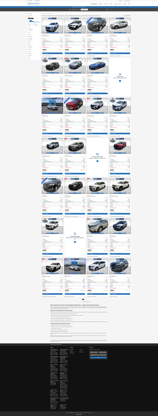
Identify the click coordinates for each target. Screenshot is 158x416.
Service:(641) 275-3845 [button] (55, 361)
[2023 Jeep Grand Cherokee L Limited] (120, 186)
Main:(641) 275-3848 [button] (54, 359)
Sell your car (81, 350)
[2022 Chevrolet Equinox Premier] (120, 25)
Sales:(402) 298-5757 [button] (54, 377)
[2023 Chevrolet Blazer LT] (120, 146)
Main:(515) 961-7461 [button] (64, 393)
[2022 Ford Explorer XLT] (52, 65)
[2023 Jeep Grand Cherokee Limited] (52, 266)
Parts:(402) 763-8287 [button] (54, 370)
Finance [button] (111, 3)
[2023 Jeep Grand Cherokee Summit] (97, 186)
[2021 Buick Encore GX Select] (120, 266)
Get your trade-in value (84, 9)
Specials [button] (124, 3)
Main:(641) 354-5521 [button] (54, 352)
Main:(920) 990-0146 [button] (64, 352)
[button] (30, 1)
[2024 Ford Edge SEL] (97, 25)
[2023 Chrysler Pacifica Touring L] (97, 266)
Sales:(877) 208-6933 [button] (64, 385)
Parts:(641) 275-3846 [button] (54, 362)
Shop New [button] (100, 3)
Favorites (121, 0)
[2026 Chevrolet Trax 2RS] (75, 266)
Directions (71, 350)
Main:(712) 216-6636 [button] (64, 360)
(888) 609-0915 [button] (38, 0)
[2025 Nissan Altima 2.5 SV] (97, 65)
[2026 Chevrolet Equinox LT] (52, 25)
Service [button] (120, 3)
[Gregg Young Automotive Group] (33, 3)
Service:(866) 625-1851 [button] (64, 370)
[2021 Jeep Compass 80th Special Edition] (75, 186)
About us (80, 349)
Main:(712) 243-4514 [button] (64, 384)
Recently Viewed (127, 0)
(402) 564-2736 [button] (54, 384)
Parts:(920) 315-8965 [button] (64, 354)
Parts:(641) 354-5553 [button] (54, 354)
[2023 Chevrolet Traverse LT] (75, 146)
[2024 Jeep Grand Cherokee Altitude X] (52, 146)
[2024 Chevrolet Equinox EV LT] (75, 65)
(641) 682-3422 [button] (54, 408)
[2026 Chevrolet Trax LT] (52, 106)
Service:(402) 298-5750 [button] (55, 378)
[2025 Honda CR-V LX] (97, 226)
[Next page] (91, 299)
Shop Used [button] (105, 3)
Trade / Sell (116, 3)
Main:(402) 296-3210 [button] (54, 376)
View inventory (72, 349)
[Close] (107, 9)
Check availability (46, 53)
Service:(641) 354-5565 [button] (55, 353)
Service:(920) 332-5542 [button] (64, 353)
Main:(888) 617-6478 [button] (54, 368)
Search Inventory (94, 3)
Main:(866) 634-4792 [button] (64, 376)
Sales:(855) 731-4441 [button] (64, 369)
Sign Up (98, 357)
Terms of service (72, 353)
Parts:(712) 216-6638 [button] (64, 362)
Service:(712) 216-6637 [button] (64, 361)
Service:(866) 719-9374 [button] (55, 369)
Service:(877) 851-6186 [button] (64, 377)
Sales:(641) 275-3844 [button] (54, 360)
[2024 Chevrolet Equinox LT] (120, 106)
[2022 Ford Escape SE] (75, 106)
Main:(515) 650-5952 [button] (64, 368)
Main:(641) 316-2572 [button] (54, 393)
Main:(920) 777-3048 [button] (54, 401)
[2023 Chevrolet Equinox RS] (97, 106)
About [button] (129, 3)
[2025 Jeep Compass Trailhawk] (75, 25)
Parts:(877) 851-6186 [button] (64, 378)
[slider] (27, 22)
